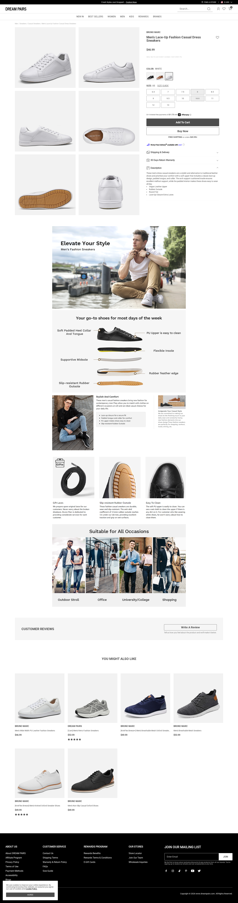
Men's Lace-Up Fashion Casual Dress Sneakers (59, 24)
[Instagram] (172, 870)
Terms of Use (12, 866)
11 (212, 98)
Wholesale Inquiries (138, 862)
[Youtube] (192, 870)
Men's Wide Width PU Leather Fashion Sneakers (35, 730)
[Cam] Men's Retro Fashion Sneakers (83, 730)
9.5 (168, 98)
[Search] (208, 8)
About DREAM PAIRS (16, 853)
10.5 (197, 98)
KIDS (131, 16)
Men (16, 24)
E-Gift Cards (89, 862)
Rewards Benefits (92, 853)
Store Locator (135, 853)
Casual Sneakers (34, 24)
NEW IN (80, 16)
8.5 (212, 92)
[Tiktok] (179, 870)
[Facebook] (166, 870)
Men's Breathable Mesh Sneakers (187, 730)
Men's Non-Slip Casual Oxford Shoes (83, 806)
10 (183, 98)
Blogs (8, 880)
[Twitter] (199, 870)
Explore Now (131, 2)
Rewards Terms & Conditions (98, 858)
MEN (122, 16)
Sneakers (23, 24)
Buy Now (182, 131)
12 (153, 105)
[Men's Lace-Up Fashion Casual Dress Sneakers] (150, 76)
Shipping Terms (50, 858)
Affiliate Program (14, 858)
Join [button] (225, 856)
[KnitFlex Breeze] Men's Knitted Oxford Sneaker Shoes (37, 806)
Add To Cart (183, 122)
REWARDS (143, 16)
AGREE (30, 895)
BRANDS (157, 16)
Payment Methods (14, 871)
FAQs (45, 866)
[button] (226, 2)
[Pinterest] (186, 870)
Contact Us (48, 853)
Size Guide (163, 86)
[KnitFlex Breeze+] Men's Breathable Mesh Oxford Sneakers (146, 730)
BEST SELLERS (95, 16)
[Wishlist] (224, 9)
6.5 (153, 92)
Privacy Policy (12, 862)
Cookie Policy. (31, 889)
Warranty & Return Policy (55, 862)
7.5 (182, 92)
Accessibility (12, 875)
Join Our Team (136, 858)
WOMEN (112, 16)
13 (168, 105)
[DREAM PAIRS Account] (218, 9)
